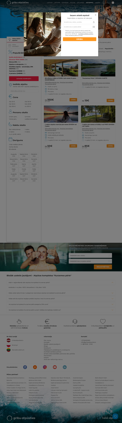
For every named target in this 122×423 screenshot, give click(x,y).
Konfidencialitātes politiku (85, 34)
